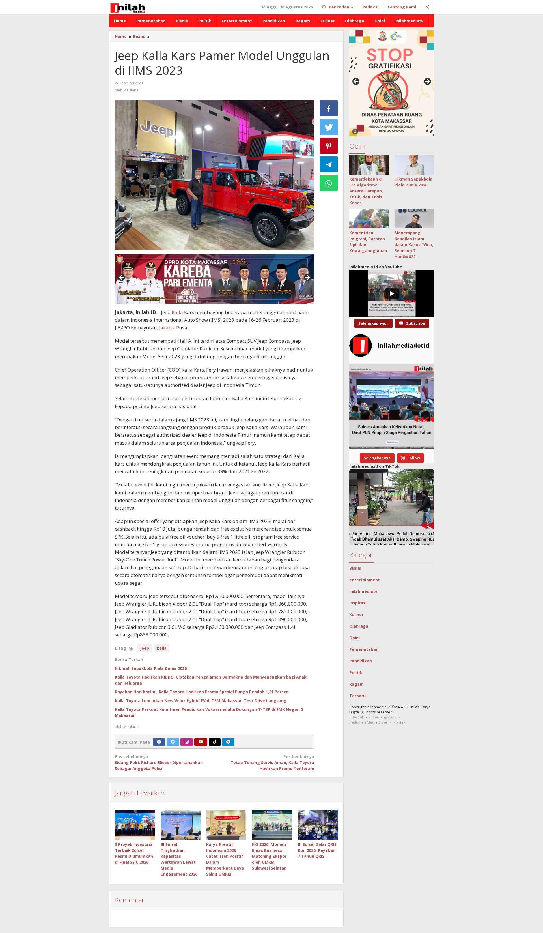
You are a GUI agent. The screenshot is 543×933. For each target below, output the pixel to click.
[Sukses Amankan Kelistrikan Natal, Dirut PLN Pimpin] (391, 406)
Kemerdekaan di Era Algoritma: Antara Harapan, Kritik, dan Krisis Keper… (366, 190)
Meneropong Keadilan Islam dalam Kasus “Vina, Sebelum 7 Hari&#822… (414, 244)
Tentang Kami (384, 717)
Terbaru (357, 695)
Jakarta (167, 327)
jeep (144, 648)
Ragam (356, 684)
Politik (355, 672)
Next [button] (307, 278)
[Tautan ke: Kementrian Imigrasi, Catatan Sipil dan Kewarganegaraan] (369, 218)
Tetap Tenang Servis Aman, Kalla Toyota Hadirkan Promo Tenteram (272, 762)
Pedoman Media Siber (368, 722)
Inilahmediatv (363, 591)
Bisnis (355, 568)
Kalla (177, 312)
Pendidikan (360, 661)
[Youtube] (200, 742)
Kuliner (356, 614)
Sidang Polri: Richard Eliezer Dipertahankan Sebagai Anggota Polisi (159, 762)
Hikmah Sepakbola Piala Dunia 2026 (151, 668)
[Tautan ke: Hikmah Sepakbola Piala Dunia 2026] (414, 165)
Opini (354, 637)
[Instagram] (186, 742)
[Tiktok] (215, 742)
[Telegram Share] (329, 164)
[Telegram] (228, 742)
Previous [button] (122, 278)
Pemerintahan (363, 649)
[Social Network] (427, 7)
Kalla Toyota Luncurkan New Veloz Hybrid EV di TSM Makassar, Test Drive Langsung (200, 700)
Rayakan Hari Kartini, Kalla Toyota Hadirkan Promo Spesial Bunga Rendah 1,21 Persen (202, 691)
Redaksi (360, 717)
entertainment (364, 579)
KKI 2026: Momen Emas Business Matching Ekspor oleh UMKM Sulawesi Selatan (269, 856)
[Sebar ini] (329, 108)
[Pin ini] (329, 146)
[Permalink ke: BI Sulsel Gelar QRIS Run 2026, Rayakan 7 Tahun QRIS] (318, 825)
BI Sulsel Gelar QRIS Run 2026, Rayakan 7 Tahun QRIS (317, 850)
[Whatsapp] (329, 183)
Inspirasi (358, 603)
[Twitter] (173, 742)
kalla (162, 648)
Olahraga (358, 626)
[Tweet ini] (329, 127)
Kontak (399, 722)
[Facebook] (159, 742)
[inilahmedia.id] (127, 7)
